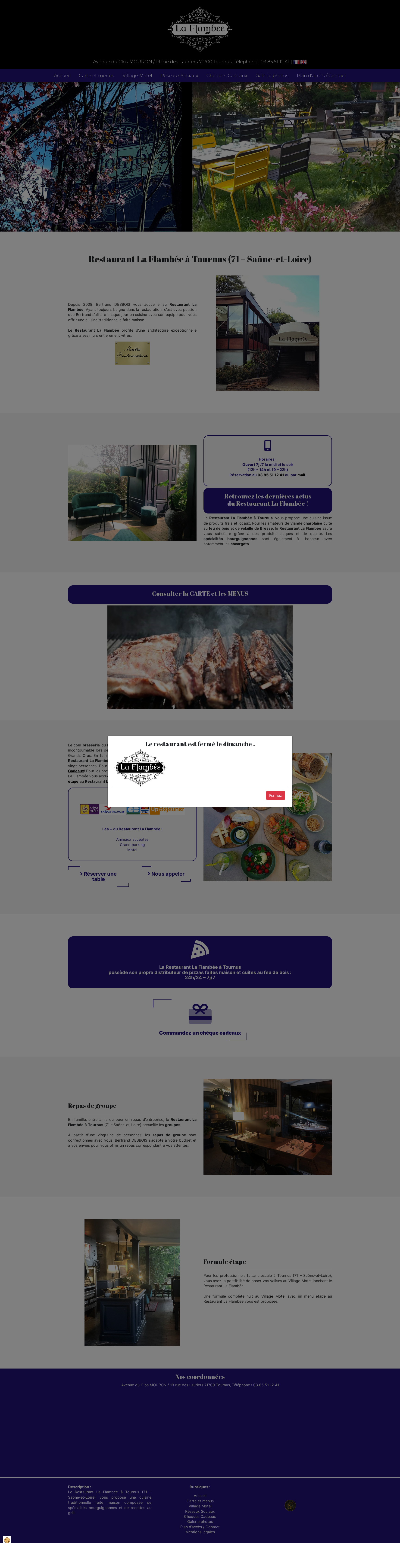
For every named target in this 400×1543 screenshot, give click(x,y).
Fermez (275, 795)
